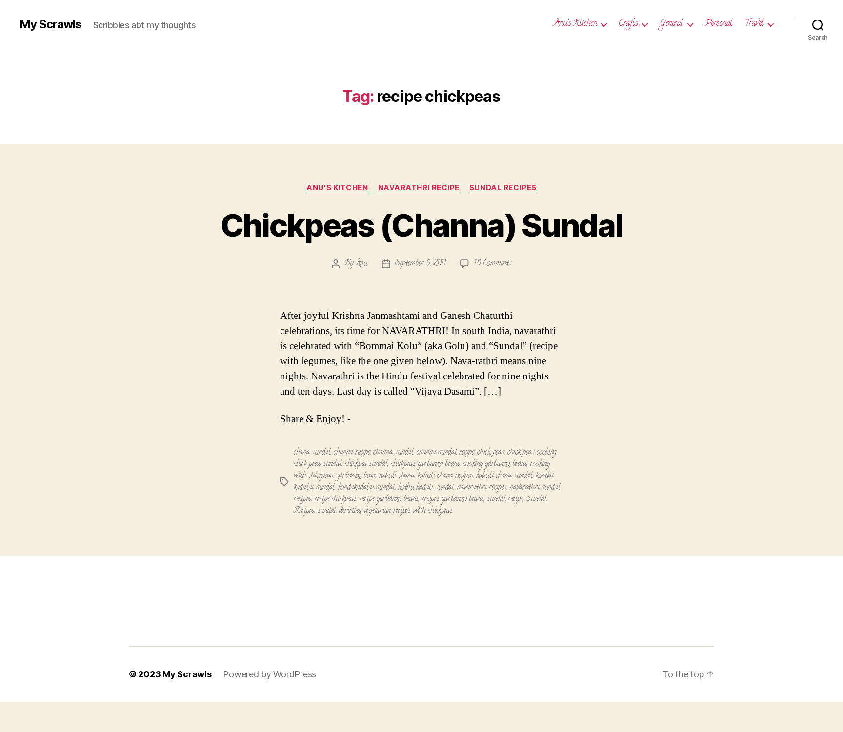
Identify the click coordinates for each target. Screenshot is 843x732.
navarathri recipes (481, 488)
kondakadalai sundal (366, 488)
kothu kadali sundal (426, 488)
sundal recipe (505, 499)
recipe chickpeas (336, 499)
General (671, 24)
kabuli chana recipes (445, 476)
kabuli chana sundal (504, 476)
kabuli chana (397, 476)
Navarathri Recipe (419, 187)
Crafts (628, 24)
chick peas (490, 452)
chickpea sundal (366, 464)
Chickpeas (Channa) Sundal (422, 225)
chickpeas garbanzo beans (425, 464)
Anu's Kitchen (337, 187)
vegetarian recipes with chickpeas (408, 511)
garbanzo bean (356, 476)
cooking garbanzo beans (495, 464)
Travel (753, 24)
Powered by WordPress (269, 674)
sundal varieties (339, 511)
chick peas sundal (317, 464)
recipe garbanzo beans (389, 499)
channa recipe (352, 452)
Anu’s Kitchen (575, 24)
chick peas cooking (531, 452)
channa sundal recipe (445, 452)
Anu (361, 264)
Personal (718, 24)
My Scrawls (50, 24)
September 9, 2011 (420, 264)
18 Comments (492, 264)
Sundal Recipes (503, 187)
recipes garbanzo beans (453, 499)
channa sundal (393, 452)
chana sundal (312, 452)
